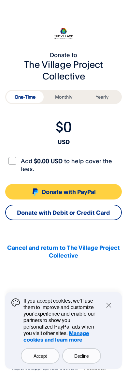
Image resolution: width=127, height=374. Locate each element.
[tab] (25, 97)
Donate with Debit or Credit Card (63, 212)
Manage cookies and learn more (56, 336)
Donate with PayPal (69, 191)
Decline (81, 356)
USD (64, 141)
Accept (40, 356)
